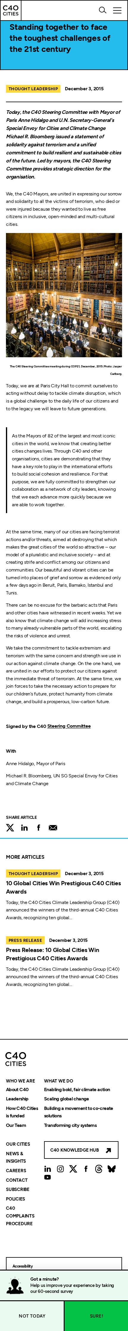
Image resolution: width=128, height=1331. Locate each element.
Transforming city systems (70, 1125)
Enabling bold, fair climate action (77, 1089)
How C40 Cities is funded (22, 1112)
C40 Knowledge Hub (74, 1150)
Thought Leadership (33, 88)
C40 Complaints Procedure (20, 1216)
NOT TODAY (32, 1316)
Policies (15, 1199)
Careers (16, 1170)
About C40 (17, 1089)
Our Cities (18, 1144)
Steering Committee (69, 726)
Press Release (25, 940)
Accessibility (22, 1266)
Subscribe (17, 1189)
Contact (16, 1180)
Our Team (16, 1125)
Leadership (17, 1099)
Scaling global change (66, 1099)
